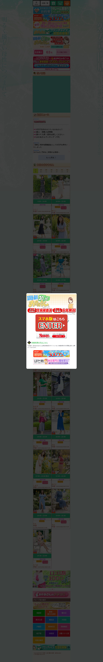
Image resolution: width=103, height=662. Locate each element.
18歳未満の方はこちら (39, 342)
